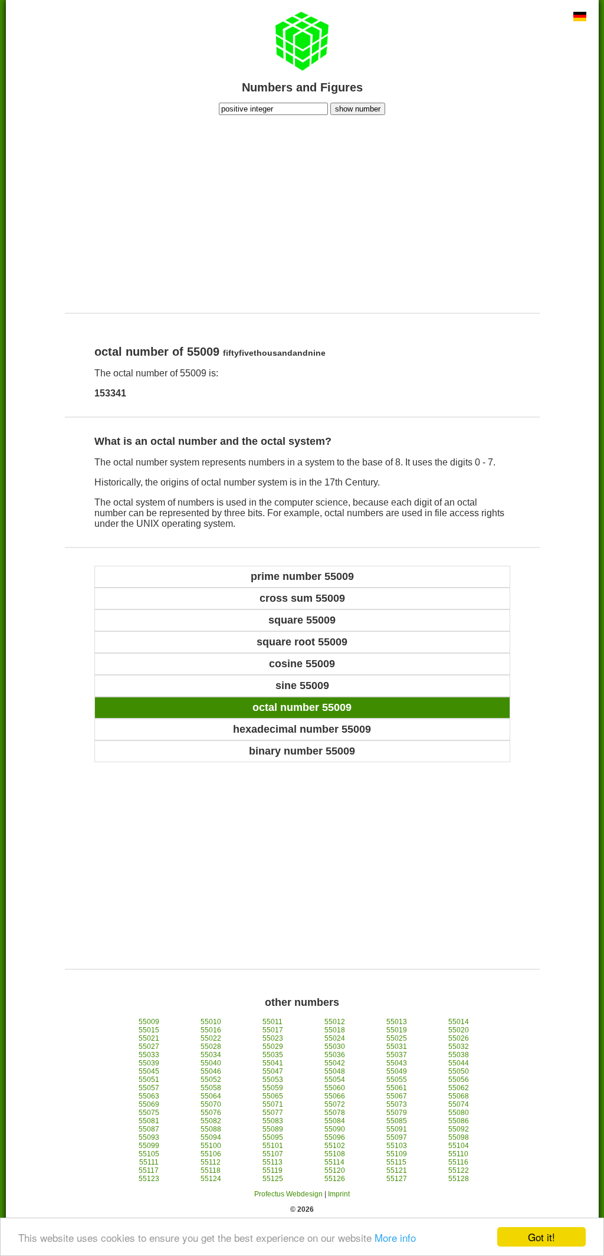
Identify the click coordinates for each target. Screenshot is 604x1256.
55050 (458, 1071)
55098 (458, 1137)
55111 (149, 1162)
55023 (272, 1038)
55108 (334, 1154)
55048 (334, 1071)
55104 (458, 1146)
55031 (396, 1046)
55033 (149, 1055)
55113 (272, 1162)
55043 (396, 1063)
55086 (458, 1121)
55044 (458, 1063)
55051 (149, 1079)
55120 (334, 1170)
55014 (458, 1022)
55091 (396, 1129)
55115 (396, 1162)
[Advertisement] (302, 212)
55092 (458, 1129)
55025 (396, 1038)
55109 (396, 1154)
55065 (272, 1096)
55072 (334, 1104)
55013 (396, 1022)
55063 (149, 1096)
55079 (396, 1113)
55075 (149, 1113)
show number (357, 108)
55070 (211, 1104)
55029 (272, 1046)
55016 (211, 1030)
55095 (272, 1137)
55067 (396, 1096)
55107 (272, 1154)
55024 (334, 1038)
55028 (211, 1046)
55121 (396, 1170)
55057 (149, 1088)
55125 (272, 1179)
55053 (272, 1079)
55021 (149, 1038)
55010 (211, 1022)
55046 (211, 1071)
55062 (458, 1088)
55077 (272, 1113)
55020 (458, 1030)
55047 (272, 1071)
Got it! (541, 1236)
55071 (272, 1104)
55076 (211, 1113)
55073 (396, 1104)
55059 (272, 1088)
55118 (211, 1170)
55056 (458, 1079)
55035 (272, 1055)
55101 (272, 1146)
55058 (211, 1088)
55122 (458, 1170)
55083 (272, 1121)
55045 (149, 1071)
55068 (458, 1096)
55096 (334, 1137)
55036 (334, 1055)
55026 (458, 1038)
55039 (149, 1063)
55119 (272, 1170)
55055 (396, 1079)
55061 (396, 1088)
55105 (149, 1154)
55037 (396, 1055)
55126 (334, 1179)
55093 (149, 1137)
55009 (149, 1022)
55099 (149, 1146)
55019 (396, 1030)
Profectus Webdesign (288, 1194)
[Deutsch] (580, 17)
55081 (149, 1121)
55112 (211, 1162)
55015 (149, 1030)
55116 (458, 1162)
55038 (458, 1055)
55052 (211, 1079)
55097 (396, 1137)
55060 (334, 1088)
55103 (396, 1146)
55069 (149, 1104)
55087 (149, 1129)
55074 (458, 1104)
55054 (334, 1079)
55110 (458, 1154)
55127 (396, 1179)
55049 (396, 1071)
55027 (149, 1046)
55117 (149, 1170)
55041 (272, 1063)
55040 (211, 1063)
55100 (211, 1146)
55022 (211, 1038)
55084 (334, 1121)
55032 (458, 1046)
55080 (458, 1113)
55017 (272, 1030)
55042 (334, 1063)
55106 (211, 1154)
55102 (334, 1146)
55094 (211, 1137)
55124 (211, 1179)
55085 (396, 1121)
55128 (458, 1179)
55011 (272, 1022)
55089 (272, 1129)
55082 (211, 1121)
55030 (334, 1046)
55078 (334, 1113)
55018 (334, 1030)
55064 (211, 1096)
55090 (334, 1129)
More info (395, 1237)
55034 (211, 1055)
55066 (334, 1096)
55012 (334, 1022)
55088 (211, 1129)
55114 (334, 1162)
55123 (149, 1179)
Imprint (339, 1194)
